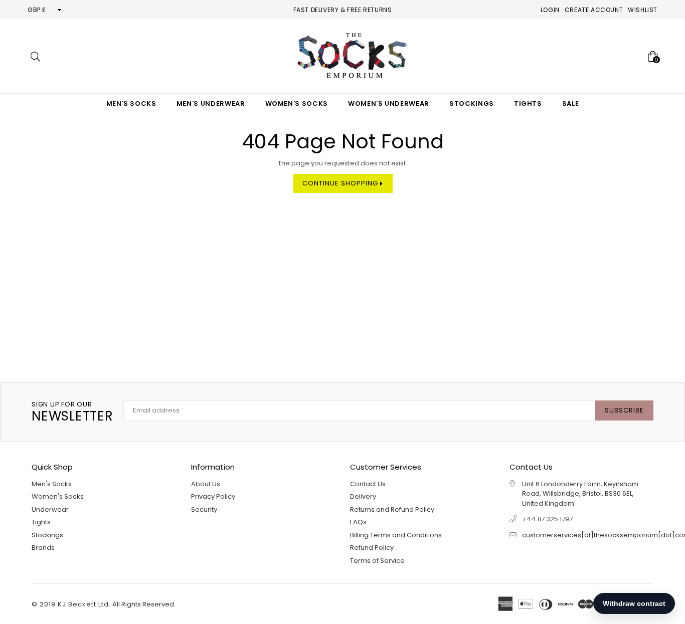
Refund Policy (372, 547)
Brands (43, 547)
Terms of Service (377, 560)
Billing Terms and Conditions (396, 535)
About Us (205, 484)
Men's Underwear (211, 103)
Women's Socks (296, 103)
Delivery (363, 496)
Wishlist (642, 10)
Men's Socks (131, 103)
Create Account (594, 10)
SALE (570, 103)
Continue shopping (341, 183)
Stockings (471, 103)
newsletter (72, 412)
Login (550, 10)
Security (204, 509)
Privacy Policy (213, 496)
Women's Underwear (388, 103)
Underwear (50, 509)
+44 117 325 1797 (547, 519)
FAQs (358, 522)
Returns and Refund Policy (392, 509)
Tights (528, 103)
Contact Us (368, 484)
